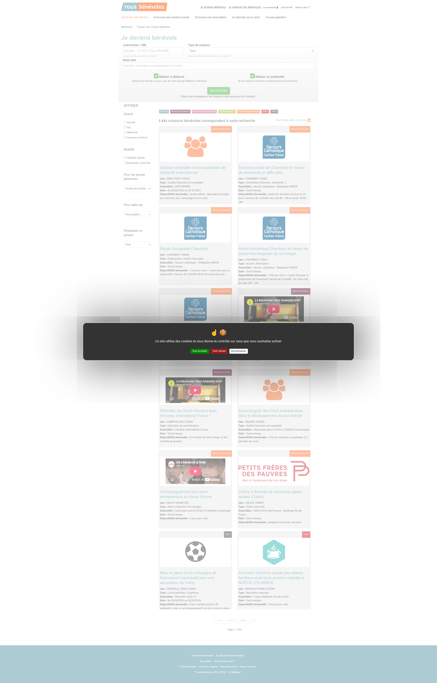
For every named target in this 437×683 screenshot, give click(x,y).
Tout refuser (219, 351)
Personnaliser (238, 351)
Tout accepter (199, 351)
